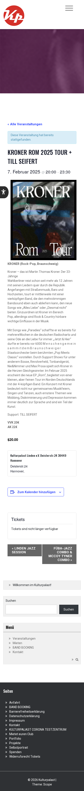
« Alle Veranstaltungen (25, 124)
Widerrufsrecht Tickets (24, 756)
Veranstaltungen (24, 638)
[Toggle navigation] (69, 8)
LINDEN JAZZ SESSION (24, 550)
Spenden (15, 752)
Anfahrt (14, 702)
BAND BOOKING (23, 647)
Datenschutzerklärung (24, 716)
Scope (47, 784)
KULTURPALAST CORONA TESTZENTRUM (37, 729)
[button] (4, 192)
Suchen (11, 600)
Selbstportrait (18, 747)
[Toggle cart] (78, 5)
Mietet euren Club (21, 734)
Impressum (17, 720)
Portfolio (15, 738)
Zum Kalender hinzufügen (36, 492)
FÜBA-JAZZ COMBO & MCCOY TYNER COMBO (60, 554)
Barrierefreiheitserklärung (27, 711)
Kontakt (18, 652)
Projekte (15, 743)
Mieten (17, 643)
